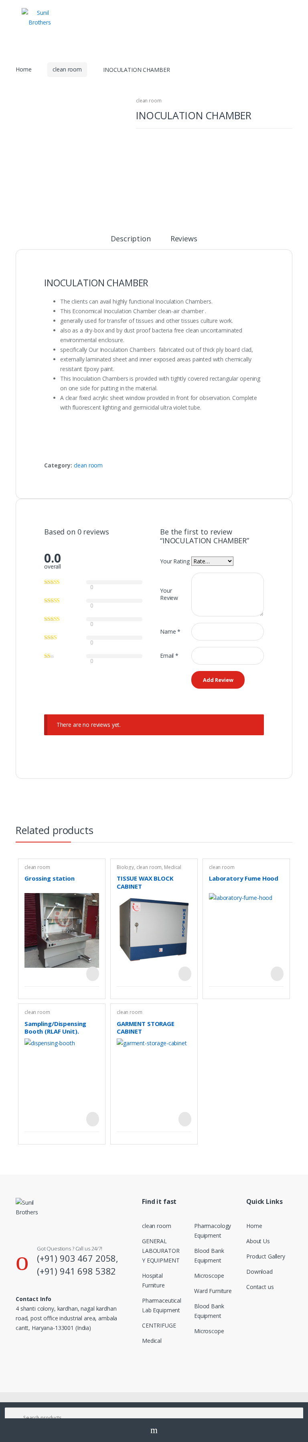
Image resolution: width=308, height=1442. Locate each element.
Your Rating (174, 561)
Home (23, 69)
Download (259, 1271)
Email (169, 655)
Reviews (183, 239)
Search (154, 1430)
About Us (258, 1241)
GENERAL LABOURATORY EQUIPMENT (161, 1250)
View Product (92, 974)
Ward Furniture (213, 1291)
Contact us (260, 1287)
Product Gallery (265, 1256)
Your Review (169, 594)
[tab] (130, 242)
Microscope (209, 1275)
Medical (172, 867)
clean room (67, 69)
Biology (125, 867)
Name (170, 631)
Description (130, 239)
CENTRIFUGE (159, 1325)
